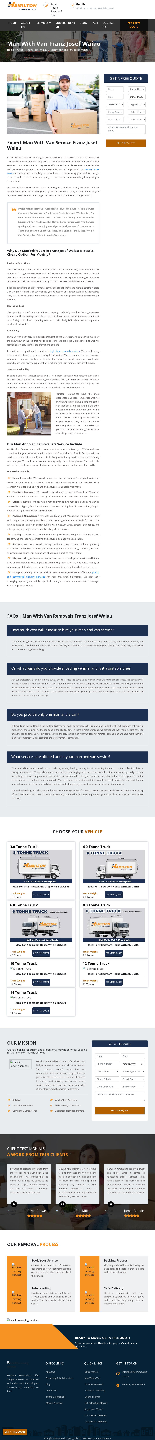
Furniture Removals (94, 1384)
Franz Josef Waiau (37, 49)
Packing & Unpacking (94, 1390)
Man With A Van (92, 1378)
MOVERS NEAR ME (65, 25)
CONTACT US (109, 25)
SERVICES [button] (43, 23)
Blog (48, 1384)
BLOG (83, 23)
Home (10, 49)
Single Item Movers (93, 1409)
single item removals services (64, 351)
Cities (20, 49)
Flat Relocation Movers (95, 1402)
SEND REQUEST (126, 143)
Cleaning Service (92, 1396)
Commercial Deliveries (95, 1415)
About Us (50, 1371)
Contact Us (51, 1390)
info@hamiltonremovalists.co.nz (134, 1374)
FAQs (94, 23)
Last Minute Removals (95, 1421)
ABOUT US (25, 25)
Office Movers (91, 1371)
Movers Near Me (54, 1402)
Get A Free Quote (120, 1110)
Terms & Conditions (56, 1396)
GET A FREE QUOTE (133, 25)
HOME (13, 23)
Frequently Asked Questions (59, 1378)
